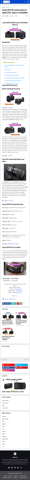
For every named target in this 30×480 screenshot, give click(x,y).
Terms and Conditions (7, 477)
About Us (10, 475)
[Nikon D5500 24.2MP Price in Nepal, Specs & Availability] (8, 331)
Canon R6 (10, 107)
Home (3, 7)
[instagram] (21, 467)
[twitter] (15, 467)
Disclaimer (15, 477)
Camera (7, 7)
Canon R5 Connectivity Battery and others (15, 78)
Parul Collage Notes (23, 477)
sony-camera (5, 408)
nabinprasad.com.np (17, 292)
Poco (3, 429)
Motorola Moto (5, 419)
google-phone (5, 439)
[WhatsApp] (15, 303)
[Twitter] (12, 303)
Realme (3, 431)
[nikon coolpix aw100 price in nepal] (15, 385)
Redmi (3, 434)
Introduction (8, 69)
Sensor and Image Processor (12, 75)
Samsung (4, 436)
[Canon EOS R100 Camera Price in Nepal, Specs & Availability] (22, 316)
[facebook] (12, 467)
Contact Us (16, 475)
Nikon (3, 405)
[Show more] (24, 303)
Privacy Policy (23, 475)
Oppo (3, 426)
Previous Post (4, 359)
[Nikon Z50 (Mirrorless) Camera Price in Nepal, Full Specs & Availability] (8, 316)
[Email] (21, 303)
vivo (3, 446)
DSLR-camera (5, 403)
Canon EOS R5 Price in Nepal (12, 83)
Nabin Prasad (19, 473)
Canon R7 (10, 155)
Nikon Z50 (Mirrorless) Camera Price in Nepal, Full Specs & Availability (7, 322)
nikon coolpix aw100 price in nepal (13, 392)
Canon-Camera (12, 298)
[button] (1, 2)
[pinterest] (18, 467)
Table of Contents (8, 62)
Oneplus (4, 424)
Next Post (26, 359)
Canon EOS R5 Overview (11, 72)
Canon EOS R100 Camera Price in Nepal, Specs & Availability (21, 322)
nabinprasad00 (18, 289)
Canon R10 (10, 200)
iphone (3, 444)
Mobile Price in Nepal (13, 243)
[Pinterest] (18, 303)
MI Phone (4, 416)
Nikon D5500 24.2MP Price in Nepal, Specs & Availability (8, 338)
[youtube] (9, 467)
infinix (3, 441)
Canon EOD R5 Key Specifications (13, 80)
